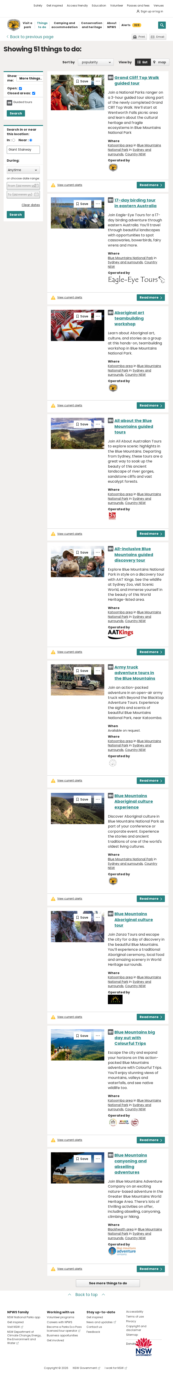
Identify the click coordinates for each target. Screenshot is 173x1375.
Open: (12, 88)
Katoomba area (120, 145)
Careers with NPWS (59, 1322)
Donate (131, 1344)
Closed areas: (19, 93)
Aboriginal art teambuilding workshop (129, 318)
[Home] (13, 25)
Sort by (68, 62)
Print (142, 37)
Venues (159, 5)
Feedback (93, 1332)
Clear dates (31, 205)
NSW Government (85, 1368)
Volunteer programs (60, 1317)
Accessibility (134, 1311)
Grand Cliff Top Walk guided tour (136, 80)
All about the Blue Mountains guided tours (133, 426)
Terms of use (135, 1316)
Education (99, 5)
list (145, 62)
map (162, 62)
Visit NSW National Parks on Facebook (11, 1368)
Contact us (94, 1327)
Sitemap (132, 1335)
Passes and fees (138, 5)
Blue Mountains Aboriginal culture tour (133, 919)
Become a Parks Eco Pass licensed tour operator (64, 1329)
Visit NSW (13, 1327)
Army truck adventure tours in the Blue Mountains (134, 672)
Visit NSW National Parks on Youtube (31, 1368)
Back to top (86, 1294)
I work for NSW (114, 1368)
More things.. (30, 78)
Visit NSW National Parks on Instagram (21, 1368)
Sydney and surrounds (125, 262)
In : (9, 140)
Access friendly (77, 5)
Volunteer (116, 5)
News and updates (99, 1322)
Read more (149, 185)
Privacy (131, 1321)
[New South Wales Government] (143, 1347)
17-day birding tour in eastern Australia (135, 203)
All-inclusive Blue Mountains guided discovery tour (133, 554)
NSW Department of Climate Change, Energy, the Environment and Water (24, 1337)
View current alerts (69, 185)
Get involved (55, 1340)
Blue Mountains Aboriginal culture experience (133, 801)
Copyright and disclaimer (136, 1328)
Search (16, 113)
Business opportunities (62, 1335)
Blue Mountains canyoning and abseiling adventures (130, 1163)
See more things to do (108, 1283)
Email (160, 37)
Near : (23, 140)
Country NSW (135, 154)
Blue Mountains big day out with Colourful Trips (134, 1037)
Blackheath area (121, 1229)
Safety (38, 5)
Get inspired (54, 5)
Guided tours (22, 102)
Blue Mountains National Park (130, 258)
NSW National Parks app (23, 1317)
